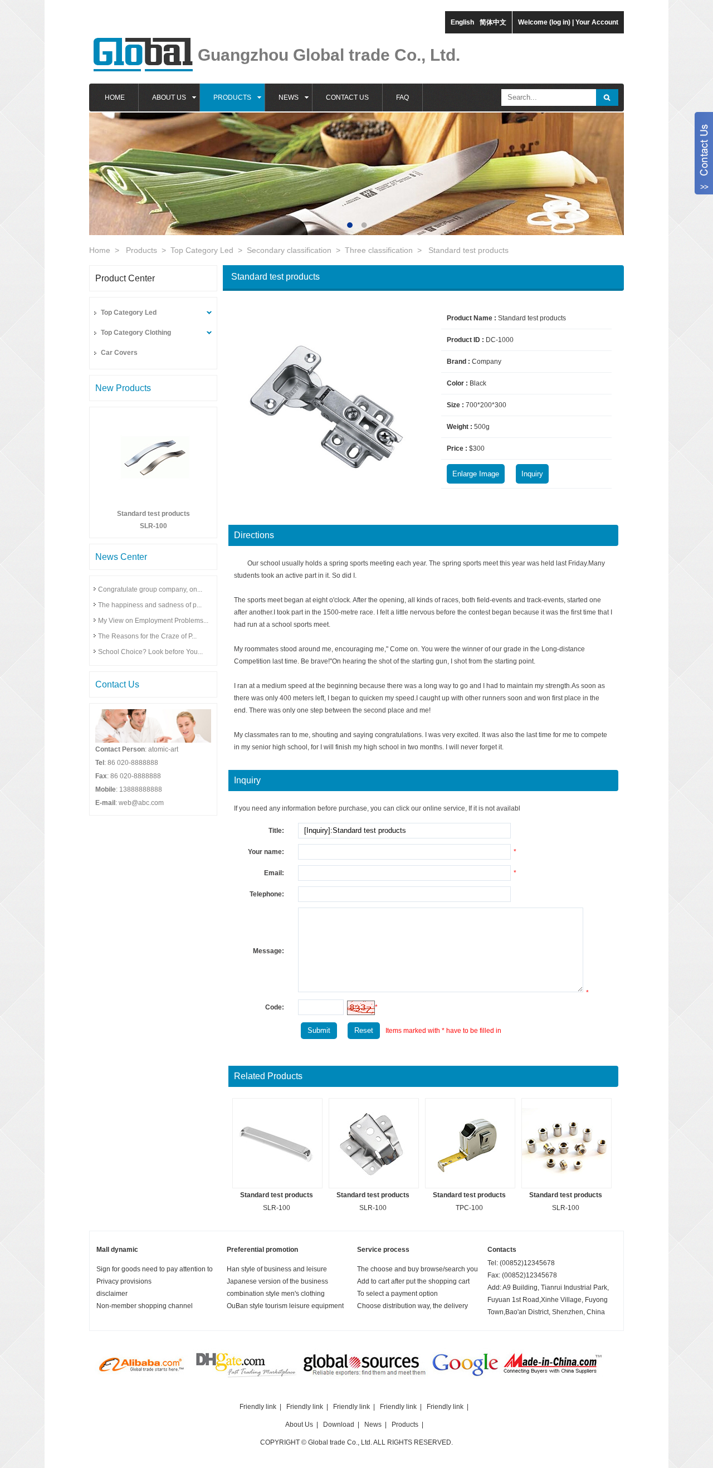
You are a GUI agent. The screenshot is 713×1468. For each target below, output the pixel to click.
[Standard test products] (153, 500)
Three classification (379, 250)
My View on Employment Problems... (153, 621)
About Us (299, 1424)
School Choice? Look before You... (150, 652)
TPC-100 (469, 1208)
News (373, 1424)
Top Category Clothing (136, 332)
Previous (106, 165)
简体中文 (493, 22)
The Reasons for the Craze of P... (147, 636)
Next (607, 165)
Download (338, 1424)
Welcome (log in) (544, 22)
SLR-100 (153, 526)
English (462, 22)
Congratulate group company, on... (150, 589)
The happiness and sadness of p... (150, 605)
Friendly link (258, 1407)
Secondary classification (289, 250)
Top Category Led (201, 250)
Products (141, 250)
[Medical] (142, 1379)
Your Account (596, 22)
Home (99, 250)
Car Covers (119, 353)
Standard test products (468, 250)
